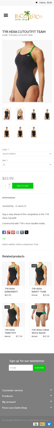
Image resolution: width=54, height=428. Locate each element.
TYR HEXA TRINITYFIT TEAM (10, 331)
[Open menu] (6, 15)
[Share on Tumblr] (22, 232)
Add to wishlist (8, 244)
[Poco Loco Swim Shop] (33, 15)
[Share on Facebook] (4, 232)
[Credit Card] (35, 424)
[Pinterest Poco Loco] (29, 376)
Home (5, 35)
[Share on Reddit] (17, 232)
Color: (5, 149)
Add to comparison (24, 244)
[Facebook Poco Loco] (18, 376)
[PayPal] (42, 424)
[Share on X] (26, 232)
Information (8, 197)
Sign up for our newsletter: (27, 360)
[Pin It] (13, 232)
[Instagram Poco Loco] (35, 376)
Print (36, 244)
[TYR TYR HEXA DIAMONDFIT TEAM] (13, 273)
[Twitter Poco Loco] (24, 376)
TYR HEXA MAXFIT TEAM (39, 290)
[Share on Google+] (8, 232)
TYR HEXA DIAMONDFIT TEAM (11, 290)
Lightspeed (43, 420)
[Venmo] (48, 424)
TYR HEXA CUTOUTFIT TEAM (21, 35)
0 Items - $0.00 (45, 2)
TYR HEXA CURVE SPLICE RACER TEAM (40, 331)
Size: (5, 160)
